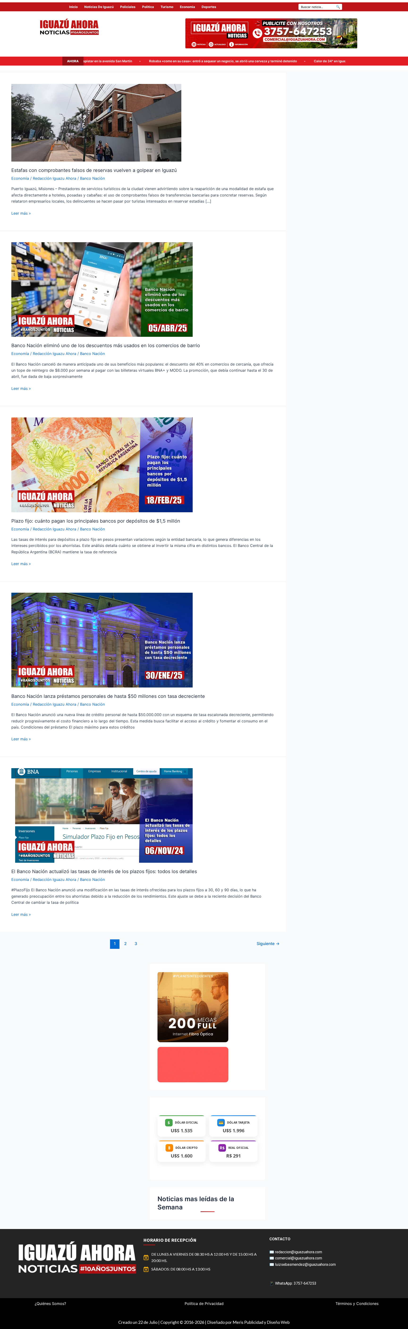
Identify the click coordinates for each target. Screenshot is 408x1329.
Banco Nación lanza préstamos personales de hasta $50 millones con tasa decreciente (108, 696)
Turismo (167, 7)
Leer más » (21, 213)
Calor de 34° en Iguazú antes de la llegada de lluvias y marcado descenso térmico (220, 61)
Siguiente (268, 943)
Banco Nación (92, 178)
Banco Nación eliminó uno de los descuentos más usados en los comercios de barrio (105, 345)
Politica (148, 7)
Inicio (73, 7)
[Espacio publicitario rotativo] (271, 33)
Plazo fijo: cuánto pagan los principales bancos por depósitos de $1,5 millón (95, 521)
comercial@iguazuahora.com (298, 1258)
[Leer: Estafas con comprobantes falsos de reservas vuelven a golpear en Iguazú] (96, 122)
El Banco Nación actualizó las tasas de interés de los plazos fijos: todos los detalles (104, 871)
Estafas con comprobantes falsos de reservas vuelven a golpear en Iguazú (94, 170)
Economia (187, 7)
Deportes (209, 7)
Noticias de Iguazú (99, 7)
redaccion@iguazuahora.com (298, 1252)
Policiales (128, 7)
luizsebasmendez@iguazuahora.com (305, 1264)
